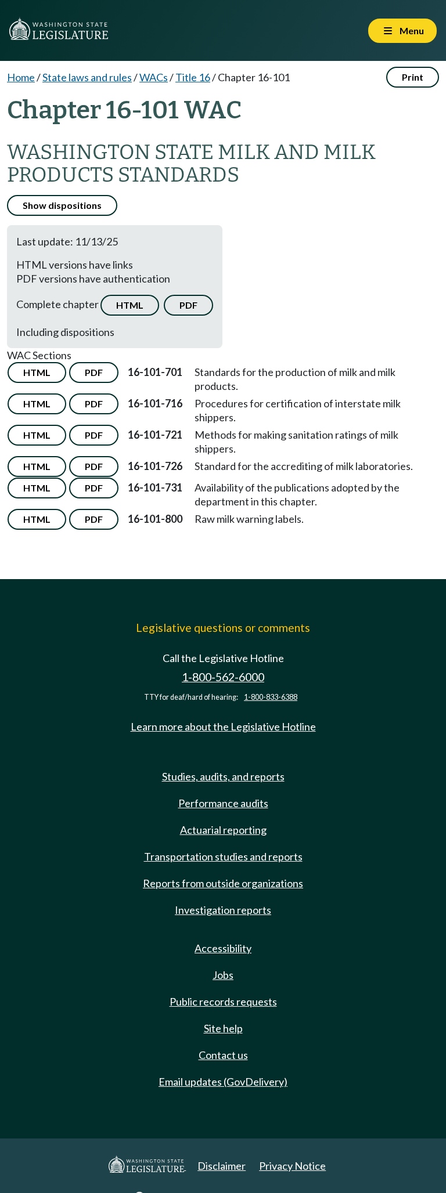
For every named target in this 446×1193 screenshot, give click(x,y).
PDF (188, 304)
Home (21, 77)
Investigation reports (223, 909)
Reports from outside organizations (223, 883)
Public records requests (223, 1001)
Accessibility (223, 948)
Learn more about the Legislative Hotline (223, 726)
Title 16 (192, 77)
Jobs (223, 974)
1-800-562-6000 (223, 677)
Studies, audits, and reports (223, 776)
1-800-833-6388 (270, 697)
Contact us (223, 1055)
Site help (223, 1028)
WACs (153, 77)
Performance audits (223, 803)
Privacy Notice (292, 1165)
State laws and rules (87, 77)
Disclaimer (221, 1165)
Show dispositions (62, 205)
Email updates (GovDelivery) (223, 1081)
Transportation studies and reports (223, 856)
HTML (129, 304)
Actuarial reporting (223, 829)
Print (412, 76)
